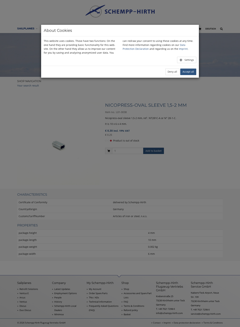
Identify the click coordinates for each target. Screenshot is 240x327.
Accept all (188, 71)
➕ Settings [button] (186, 60)
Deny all (172, 71)
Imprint (183, 48)
